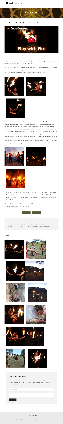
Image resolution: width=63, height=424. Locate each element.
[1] (37, 358)
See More (26, 213)
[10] (15, 336)
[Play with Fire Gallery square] (15, 178)
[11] (36, 156)
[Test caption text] (36, 249)
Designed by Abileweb (40, 420)
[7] (37, 292)
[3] (15, 108)
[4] (14, 156)
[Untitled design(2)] (15, 358)
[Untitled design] (14, 249)
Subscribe (14, 206)
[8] (15, 271)
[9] (14, 86)
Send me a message (49, 197)
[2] (36, 314)
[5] (36, 86)
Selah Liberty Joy (16, 3)
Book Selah (36, 213)
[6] (34, 336)
